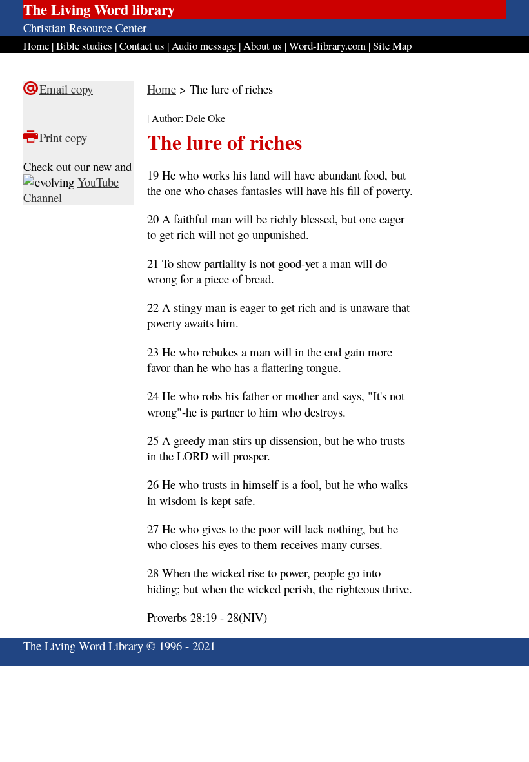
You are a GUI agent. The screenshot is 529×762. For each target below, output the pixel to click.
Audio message (204, 45)
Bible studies (84, 45)
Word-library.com (327, 45)
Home (36, 45)
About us (262, 45)
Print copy (63, 137)
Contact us (142, 45)
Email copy (66, 89)
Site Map (392, 45)
